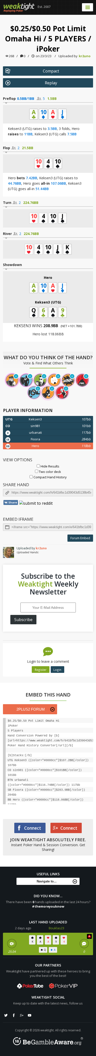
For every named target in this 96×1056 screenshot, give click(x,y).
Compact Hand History (50, 477)
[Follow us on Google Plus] (22, 1015)
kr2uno (85, 56)
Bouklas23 (56, 928)
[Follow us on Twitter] (6, 1015)
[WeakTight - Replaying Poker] (19, 7)
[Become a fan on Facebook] (14, 1015)
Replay (51, 83)
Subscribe (23, 619)
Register (41, 670)
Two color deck (49, 471)
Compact (51, 71)
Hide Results (49, 466)
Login (57, 670)
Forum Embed (80, 538)
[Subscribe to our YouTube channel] (29, 1015)
